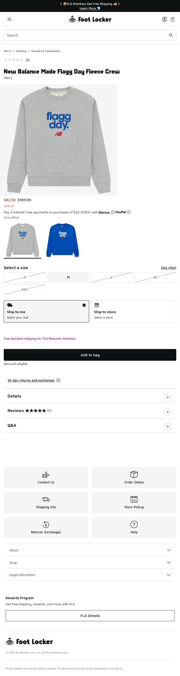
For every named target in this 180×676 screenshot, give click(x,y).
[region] (90, 6)
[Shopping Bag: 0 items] (172, 19)
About (13, 550)
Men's (7, 51)
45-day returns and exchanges (31, 380)
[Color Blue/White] (62, 240)
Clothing (21, 51)
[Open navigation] (9, 19)
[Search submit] (171, 35)
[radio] (46, 311)
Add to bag (90, 355)
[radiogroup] (90, 311)
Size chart (168, 268)
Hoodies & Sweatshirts (45, 51)
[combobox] (90, 35)
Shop (13, 563)
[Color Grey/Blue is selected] (22, 240)
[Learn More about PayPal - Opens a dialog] (128, 212)
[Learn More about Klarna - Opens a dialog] (113, 212)
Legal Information (22, 575)
